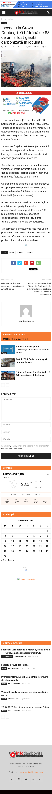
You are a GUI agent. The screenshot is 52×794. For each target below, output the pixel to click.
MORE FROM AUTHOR (15, 338)
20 (34, 546)
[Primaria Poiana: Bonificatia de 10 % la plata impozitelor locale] (8, 375)
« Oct (4, 560)
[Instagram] (18, 779)
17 (12, 546)
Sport (4, 668)
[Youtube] (40, 779)
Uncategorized (7, 656)
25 (20, 551)
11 (20, 541)
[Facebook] (11, 779)
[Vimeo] (33, 779)
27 (34, 551)
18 (20, 546)
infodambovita (9, 47)
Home (3, 19)
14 (40, 541)
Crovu (11, 252)
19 (27, 546)
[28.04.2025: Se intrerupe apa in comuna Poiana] (8, 362)
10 (12, 541)
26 (27, 551)
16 (5, 546)
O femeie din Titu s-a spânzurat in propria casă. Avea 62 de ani (12, 286)
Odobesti (29, 252)
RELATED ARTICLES (14, 334)
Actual (4, 23)
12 (27, 541)
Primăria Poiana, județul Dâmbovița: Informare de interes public (32, 349)
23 (5, 551)
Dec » (11, 560)
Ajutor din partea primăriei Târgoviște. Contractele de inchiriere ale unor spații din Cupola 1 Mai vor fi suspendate (39, 289)
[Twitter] (26, 779)
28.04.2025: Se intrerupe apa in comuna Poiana (25, 707)
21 (40, 546)
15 (47, 541)
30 (5, 556)
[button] (48, 12)
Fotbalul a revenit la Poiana (15, 665)
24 (12, 551)
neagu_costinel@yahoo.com (31, 772)
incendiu (20, 252)
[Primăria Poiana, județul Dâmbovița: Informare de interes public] (8, 349)
